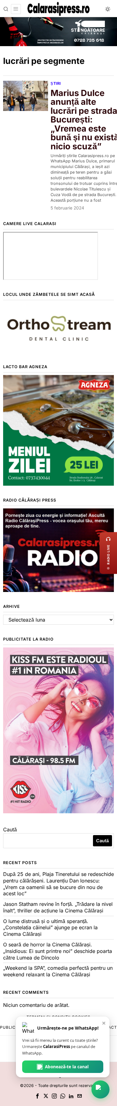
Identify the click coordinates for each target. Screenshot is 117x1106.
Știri (56, 83)
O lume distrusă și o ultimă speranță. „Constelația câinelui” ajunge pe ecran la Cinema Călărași (50, 927)
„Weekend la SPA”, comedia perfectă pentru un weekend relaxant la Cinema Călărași (58, 971)
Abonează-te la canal (67, 1067)
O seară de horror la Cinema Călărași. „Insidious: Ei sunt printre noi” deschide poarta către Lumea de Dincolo (57, 951)
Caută (10, 829)
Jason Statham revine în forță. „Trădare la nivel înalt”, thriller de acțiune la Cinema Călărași (58, 907)
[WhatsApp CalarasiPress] (100, 1089)
